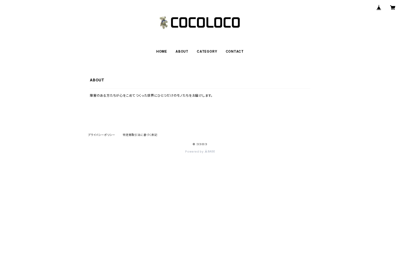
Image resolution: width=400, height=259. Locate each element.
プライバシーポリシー (101, 135)
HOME (161, 51)
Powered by (195, 151)
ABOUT (181, 51)
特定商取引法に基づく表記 (140, 135)
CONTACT (235, 51)
